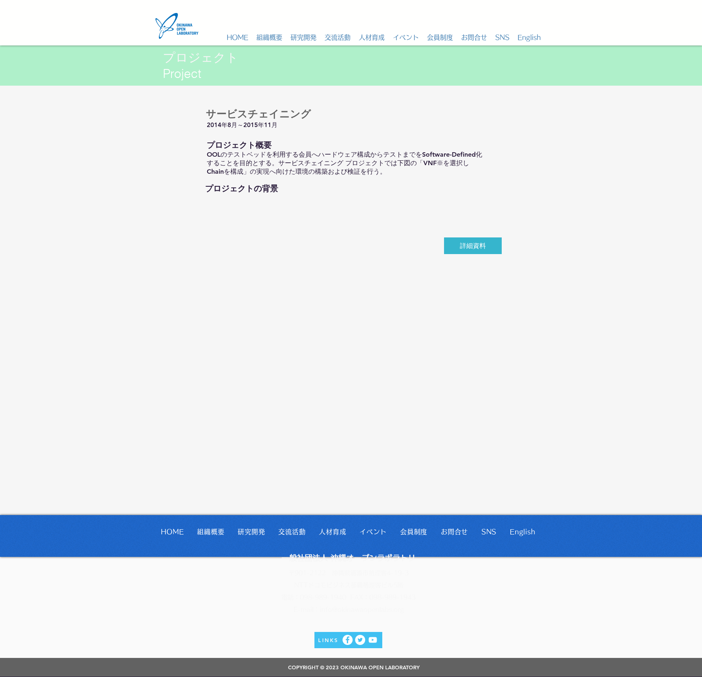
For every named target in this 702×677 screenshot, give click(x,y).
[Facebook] (347, 640)
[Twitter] (360, 640)
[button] (269, 37)
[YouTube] (373, 640)
